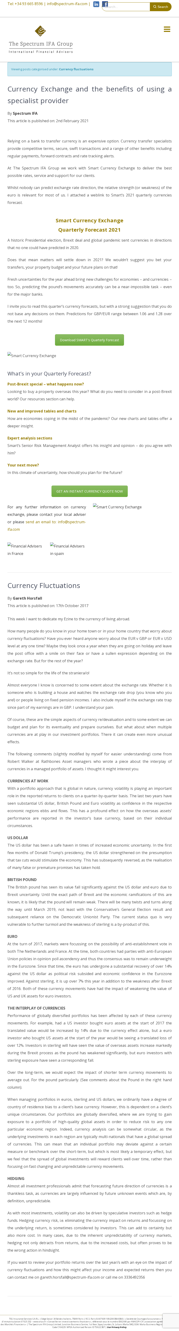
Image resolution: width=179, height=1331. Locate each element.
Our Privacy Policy (117, 1327)
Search (163, 7)
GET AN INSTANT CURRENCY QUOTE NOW (89, 491)
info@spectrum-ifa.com (67, 3)
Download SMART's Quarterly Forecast (89, 340)
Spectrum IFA (25, 113)
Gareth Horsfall (27, 598)
